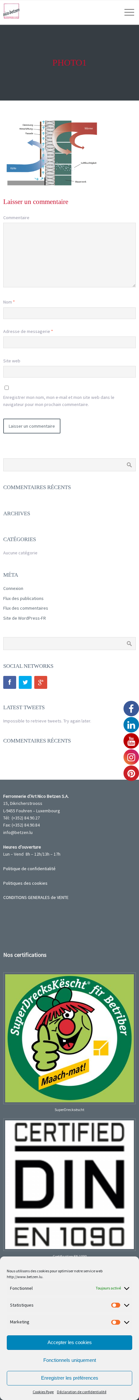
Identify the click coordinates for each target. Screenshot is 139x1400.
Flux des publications (23, 598)
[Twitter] (25, 682)
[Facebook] (9, 682)
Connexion (13, 588)
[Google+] (40, 682)
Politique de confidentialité (29, 868)
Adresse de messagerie (28, 331)
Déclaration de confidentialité (81, 1391)
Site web (11, 361)
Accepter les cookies (70, 1342)
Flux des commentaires (25, 608)
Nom (9, 302)
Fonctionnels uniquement (69, 1360)
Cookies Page (43, 1391)
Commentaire (16, 217)
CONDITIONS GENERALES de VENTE (36, 897)
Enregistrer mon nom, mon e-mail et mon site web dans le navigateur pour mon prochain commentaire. (58, 400)
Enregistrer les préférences (69, 1378)
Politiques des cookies (25, 883)
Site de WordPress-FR (24, 618)
